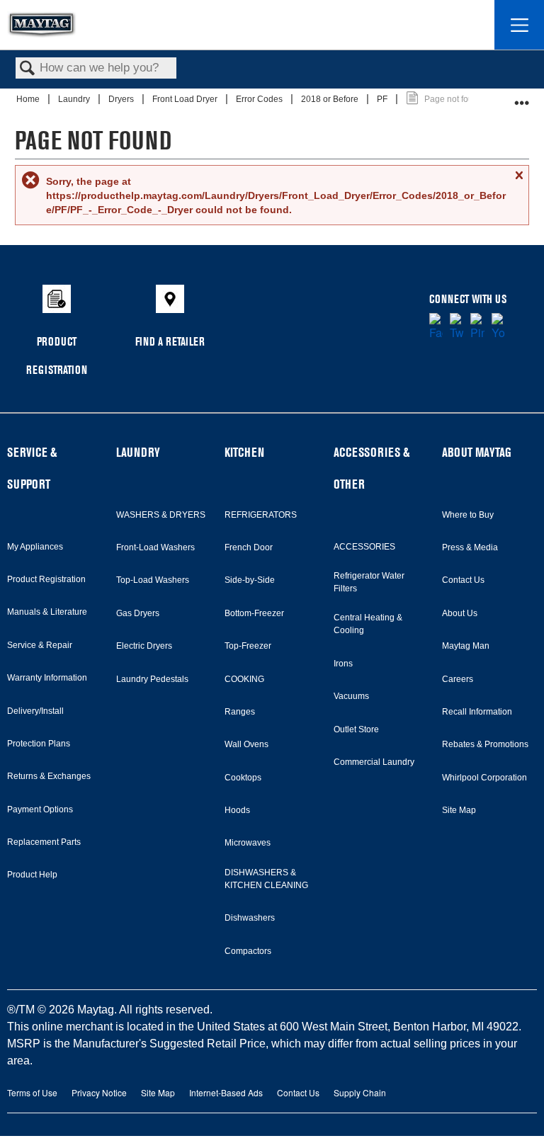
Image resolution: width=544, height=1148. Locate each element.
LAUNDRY (138, 452)
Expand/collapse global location (522, 97)
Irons (343, 664)
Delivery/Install (35, 711)
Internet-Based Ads (226, 1092)
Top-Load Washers (152, 580)
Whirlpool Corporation (484, 778)
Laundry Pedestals (152, 679)
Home (29, 99)
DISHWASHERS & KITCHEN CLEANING (266, 879)
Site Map (459, 810)
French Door (249, 547)
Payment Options (40, 809)
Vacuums (351, 696)
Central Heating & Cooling (368, 624)
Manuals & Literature (47, 612)
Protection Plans (38, 744)
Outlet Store (356, 729)
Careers (457, 679)
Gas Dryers (137, 613)
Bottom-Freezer (254, 613)
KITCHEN (244, 452)
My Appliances (35, 547)
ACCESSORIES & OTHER (371, 468)
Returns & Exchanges (49, 776)
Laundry (75, 99)
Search (27, 69)
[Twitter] (456, 327)
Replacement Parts (44, 842)
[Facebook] (436, 327)
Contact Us (463, 580)
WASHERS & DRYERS (160, 515)
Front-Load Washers (155, 547)
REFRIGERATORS (261, 515)
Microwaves (248, 843)
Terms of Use (32, 1092)
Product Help (32, 875)
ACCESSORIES (364, 547)
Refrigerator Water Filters (369, 582)
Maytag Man (465, 646)
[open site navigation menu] (519, 25)
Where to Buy (468, 515)
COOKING (244, 679)
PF (383, 99)
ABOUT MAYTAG (476, 452)
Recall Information (477, 712)
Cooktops (243, 778)
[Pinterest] (477, 327)
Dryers (122, 99)
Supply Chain (360, 1092)
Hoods (237, 810)
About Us (459, 613)
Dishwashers (250, 918)
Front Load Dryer (186, 99)
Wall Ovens (246, 744)
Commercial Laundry (374, 762)
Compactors (248, 951)
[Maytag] (41, 24)
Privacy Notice (99, 1092)
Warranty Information (47, 678)
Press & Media (470, 547)
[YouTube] (498, 327)
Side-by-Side (250, 580)
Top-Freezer (248, 646)
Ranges (240, 712)
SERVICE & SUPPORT (32, 468)
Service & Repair (39, 645)
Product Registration (46, 579)
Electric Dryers (144, 646)
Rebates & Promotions (485, 744)
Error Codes (260, 99)
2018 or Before (331, 99)
